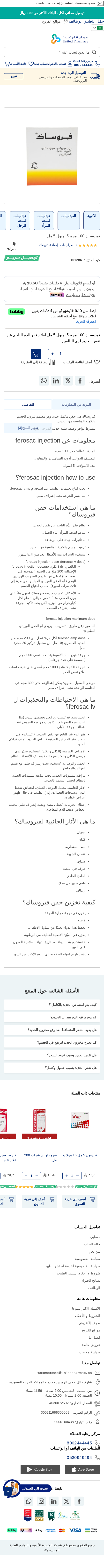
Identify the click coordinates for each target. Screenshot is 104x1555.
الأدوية (91, 216)
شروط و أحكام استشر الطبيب (78, 1273)
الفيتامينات (68, 216)
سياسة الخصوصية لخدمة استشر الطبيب (72, 1266)
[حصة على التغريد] (68, 381)
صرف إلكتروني (89, 1323)
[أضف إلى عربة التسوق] (36, 354)
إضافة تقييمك (48, 245)
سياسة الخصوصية (87, 1259)
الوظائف (75, 21)
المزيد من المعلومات (76, 404)
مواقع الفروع (51, 21)
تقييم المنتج (28, 428)
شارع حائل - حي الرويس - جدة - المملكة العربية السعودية (50, 1382)
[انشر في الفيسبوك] (80, 381)
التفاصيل (28, 404)
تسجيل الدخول (57, 63)
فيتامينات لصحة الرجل (20, 220)
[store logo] (69, 39)
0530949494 (79, 1457)
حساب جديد (41, 63)
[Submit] (94, 51)
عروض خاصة (91, 1345)
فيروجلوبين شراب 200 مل (40, 1157)
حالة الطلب (92, 1244)
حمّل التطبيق (93, 21)
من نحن (94, 1251)
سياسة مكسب (89, 1352)
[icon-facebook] (79, 1501)
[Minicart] (7, 64)
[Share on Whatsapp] (44, 381)
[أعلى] (8, 1491)
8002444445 (79, 1443)
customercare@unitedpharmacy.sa (65, 3)
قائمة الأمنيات (18, 63)
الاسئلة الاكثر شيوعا (86, 1308)
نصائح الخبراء (91, 1280)
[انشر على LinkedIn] (56, 381)
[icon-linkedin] (54, 1501)
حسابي (95, 1237)
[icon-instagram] (41, 1501)
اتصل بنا (94, 1337)
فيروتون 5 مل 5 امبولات (80, 1155)
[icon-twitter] (66, 1501)
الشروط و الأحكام (87, 1316)
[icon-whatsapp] (28, 1501)
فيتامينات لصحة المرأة (43, 220)
